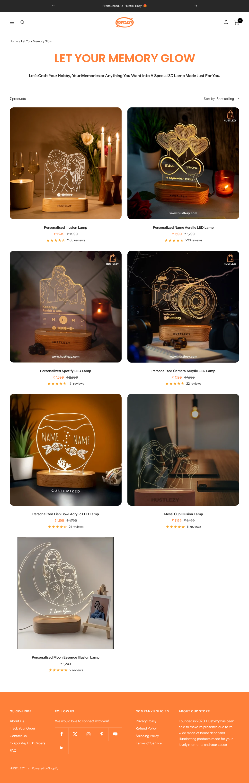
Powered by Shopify (45, 768)
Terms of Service (149, 743)
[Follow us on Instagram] (88, 734)
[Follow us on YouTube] (115, 734)
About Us (17, 721)
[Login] (226, 22)
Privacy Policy (146, 721)
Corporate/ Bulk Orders (27, 743)
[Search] (22, 22)
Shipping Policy (147, 736)
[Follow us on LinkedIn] (61, 747)
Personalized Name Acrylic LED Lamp (183, 227)
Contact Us (18, 736)
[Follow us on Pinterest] (101, 734)
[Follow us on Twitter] (75, 734)
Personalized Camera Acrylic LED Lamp (183, 371)
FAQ (13, 750)
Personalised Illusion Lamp (65, 227)
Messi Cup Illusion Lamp (183, 514)
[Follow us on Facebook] (61, 734)
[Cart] (236, 22)
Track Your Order (22, 728)
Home (14, 41)
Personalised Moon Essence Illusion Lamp (65, 657)
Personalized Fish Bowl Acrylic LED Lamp (65, 514)
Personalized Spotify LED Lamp (65, 371)
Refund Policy (146, 728)
